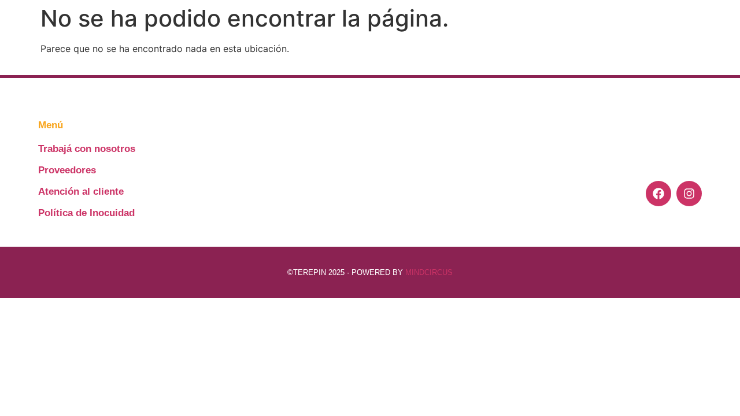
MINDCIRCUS (429, 272)
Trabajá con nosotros (86, 148)
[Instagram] (689, 193)
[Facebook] (658, 193)
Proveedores (67, 170)
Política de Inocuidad (86, 212)
